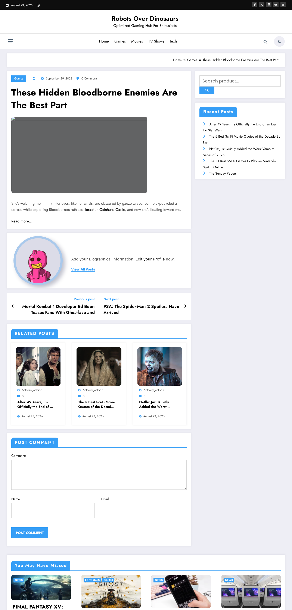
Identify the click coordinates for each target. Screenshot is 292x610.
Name (15, 499)
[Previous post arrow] (12, 306)
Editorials (47, 580)
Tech (173, 41)
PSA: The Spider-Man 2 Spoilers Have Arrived (141, 310)
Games (120, 41)
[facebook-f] (254, 4)
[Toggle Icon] (10, 42)
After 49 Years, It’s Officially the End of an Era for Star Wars (35, 404)
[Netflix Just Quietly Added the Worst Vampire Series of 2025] (159, 365)
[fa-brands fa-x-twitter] (261, 4)
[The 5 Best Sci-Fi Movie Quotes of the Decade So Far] (99, 365)
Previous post (84, 299)
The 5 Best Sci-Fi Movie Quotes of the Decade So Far (96, 404)
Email (105, 499)
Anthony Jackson (32, 390)
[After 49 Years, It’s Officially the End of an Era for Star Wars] (38, 365)
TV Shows (156, 41)
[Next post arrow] (185, 306)
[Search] (265, 42)
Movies (137, 41)
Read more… (21, 221)
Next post (111, 299)
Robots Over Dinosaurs (145, 18)
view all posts (83, 269)
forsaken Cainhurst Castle (105, 209)
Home (104, 41)
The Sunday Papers (222, 173)
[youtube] (276, 4)
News (114, 580)
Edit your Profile (150, 259)
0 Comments (89, 78)
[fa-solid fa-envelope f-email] (283, 4)
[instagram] (268, 4)
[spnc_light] (279, 41)
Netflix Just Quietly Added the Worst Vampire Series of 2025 (154, 404)
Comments (18, 455)
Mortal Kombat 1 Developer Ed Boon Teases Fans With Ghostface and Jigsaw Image (58, 310)
